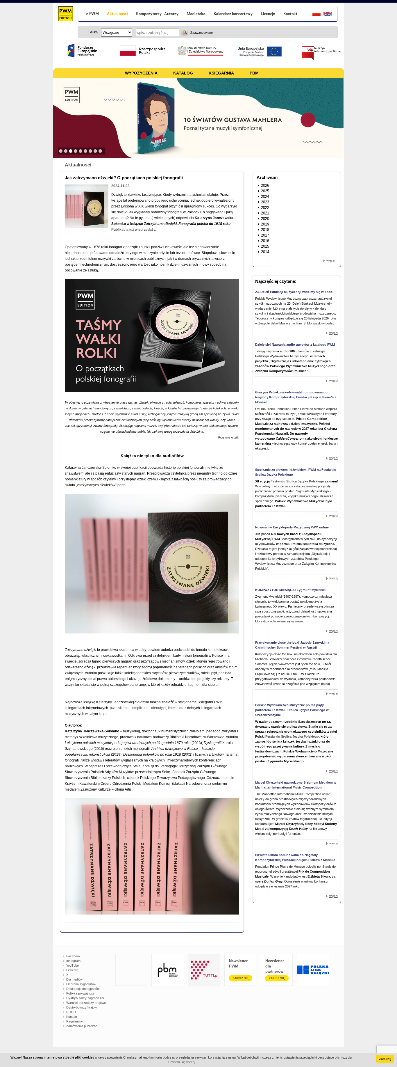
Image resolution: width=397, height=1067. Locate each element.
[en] (331, 14)
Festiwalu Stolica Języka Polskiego (297, 481)
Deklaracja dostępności (82, 988)
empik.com (140, 708)
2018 (265, 230)
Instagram (73, 961)
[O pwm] (90, 14)
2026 (265, 185)
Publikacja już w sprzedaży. (133, 230)
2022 (265, 207)
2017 (265, 235)
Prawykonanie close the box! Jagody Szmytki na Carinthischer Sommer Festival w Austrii (292, 645)
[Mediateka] (196, 14)
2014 (265, 252)
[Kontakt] (291, 14)
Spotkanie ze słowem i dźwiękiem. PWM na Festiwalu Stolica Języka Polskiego (295, 472)
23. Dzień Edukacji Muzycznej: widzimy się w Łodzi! (295, 292)
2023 (265, 202)
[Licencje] (268, 14)
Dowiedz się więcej (181, 1062)
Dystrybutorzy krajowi (81, 1007)
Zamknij (385, 1059)
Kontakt (71, 1016)
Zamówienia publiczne (81, 1026)
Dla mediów (74, 979)
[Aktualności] (117, 14)
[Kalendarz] (233, 14)
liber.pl (173, 708)
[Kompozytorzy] (157, 14)
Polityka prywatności (80, 993)
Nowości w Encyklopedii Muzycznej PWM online (292, 527)
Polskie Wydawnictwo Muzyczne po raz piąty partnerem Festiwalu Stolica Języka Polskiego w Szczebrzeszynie (292, 710)
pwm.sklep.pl (120, 708)
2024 (265, 196)
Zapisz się (241, 978)
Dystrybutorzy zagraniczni (85, 998)
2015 (265, 246)
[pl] (313, 14)
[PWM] (65, 14)
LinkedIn (72, 970)
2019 (265, 224)
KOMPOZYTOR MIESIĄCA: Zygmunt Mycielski (290, 590)
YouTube (72, 965)
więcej (330, 260)
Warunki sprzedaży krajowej (86, 1002)
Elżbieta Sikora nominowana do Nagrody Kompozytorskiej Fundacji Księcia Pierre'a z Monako (295, 857)
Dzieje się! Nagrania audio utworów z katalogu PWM (295, 344)
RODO (71, 1012)
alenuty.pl (158, 708)
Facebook (73, 956)
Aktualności (78, 164)
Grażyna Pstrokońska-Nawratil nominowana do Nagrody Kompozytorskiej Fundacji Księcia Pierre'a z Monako (295, 397)
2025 (265, 191)
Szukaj (184, 32)
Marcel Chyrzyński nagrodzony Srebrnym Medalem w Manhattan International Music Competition (295, 785)
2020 (265, 218)
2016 (265, 241)
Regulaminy (74, 1021)
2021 (265, 213)
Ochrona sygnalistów (81, 984)
